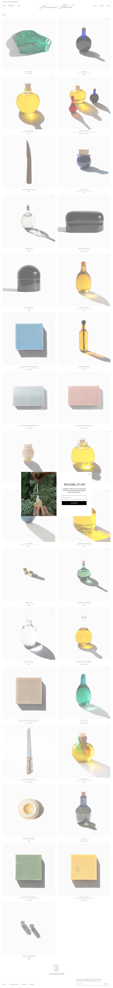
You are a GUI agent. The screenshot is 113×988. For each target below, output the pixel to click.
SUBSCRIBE (74, 503)
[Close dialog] (89, 474)
